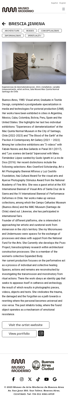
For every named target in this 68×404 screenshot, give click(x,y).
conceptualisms (50, 30)
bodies (30, 30)
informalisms (13, 35)
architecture (12, 30)
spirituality (34, 35)
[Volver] (5, 23)
